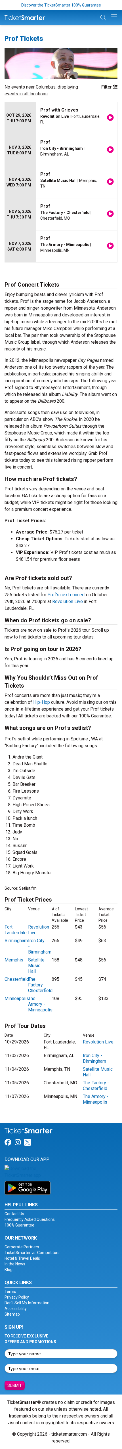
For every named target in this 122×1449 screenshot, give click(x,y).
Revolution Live (67, 601)
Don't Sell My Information (27, 1303)
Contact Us (14, 1213)
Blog (8, 1269)
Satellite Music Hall (36, 965)
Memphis (14, 960)
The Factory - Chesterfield (40, 984)
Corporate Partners (22, 1247)
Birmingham (16, 940)
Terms (10, 1291)
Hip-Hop (41, 702)
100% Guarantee (19, 1225)
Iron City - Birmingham (94, 1058)
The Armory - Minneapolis (40, 1004)
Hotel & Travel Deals (22, 1258)
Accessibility (16, 1308)
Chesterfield (17, 979)
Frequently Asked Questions (30, 1219)
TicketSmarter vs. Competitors (32, 1252)
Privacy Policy (17, 1297)
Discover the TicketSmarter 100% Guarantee (61, 5)
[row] (61, 118)
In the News (15, 1264)
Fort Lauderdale (16, 929)
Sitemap (12, 1314)
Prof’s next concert (66, 594)
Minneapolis (17, 998)
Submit (14, 1385)
